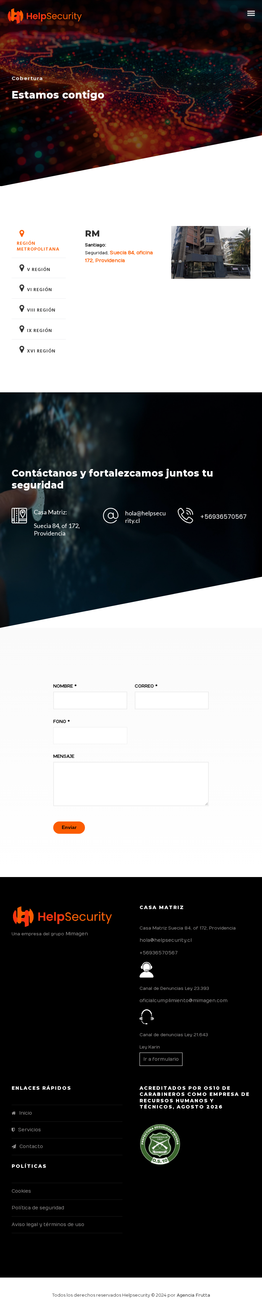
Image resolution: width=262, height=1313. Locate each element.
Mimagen (77, 934)
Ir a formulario (161, 1059)
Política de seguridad (38, 1208)
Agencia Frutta (192, 1295)
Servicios (29, 1130)
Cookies (21, 1191)
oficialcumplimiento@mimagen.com (184, 1000)
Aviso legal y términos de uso (48, 1224)
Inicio (25, 1113)
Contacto (31, 1146)
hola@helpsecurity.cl (166, 940)
